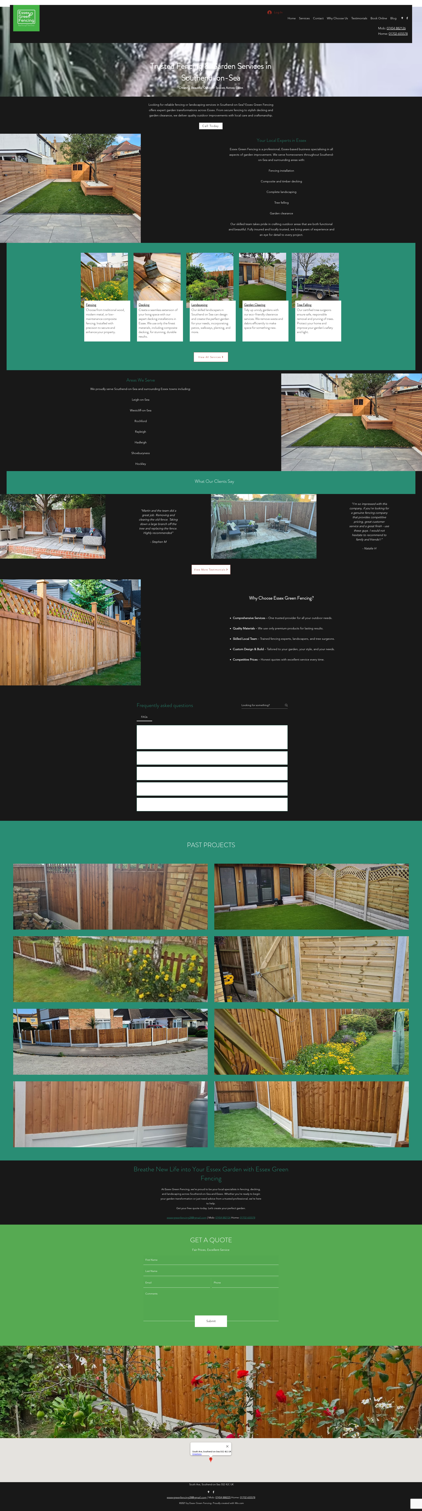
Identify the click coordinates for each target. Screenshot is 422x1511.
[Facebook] (407, 18)
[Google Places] (402, 18)
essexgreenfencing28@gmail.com (187, 1497)
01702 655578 (398, 34)
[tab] (144, 717)
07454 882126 (396, 28)
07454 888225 (223, 1497)
